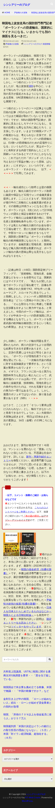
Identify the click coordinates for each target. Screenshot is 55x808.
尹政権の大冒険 (20, 12)
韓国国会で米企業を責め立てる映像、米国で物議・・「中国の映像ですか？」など (27, 689)
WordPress (27, 801)
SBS (31, 86)
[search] (50, 659)
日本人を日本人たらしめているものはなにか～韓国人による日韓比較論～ (27, 611)
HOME (7, 12)
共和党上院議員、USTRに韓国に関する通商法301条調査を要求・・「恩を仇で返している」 (27, 675)
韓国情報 (46, 44)
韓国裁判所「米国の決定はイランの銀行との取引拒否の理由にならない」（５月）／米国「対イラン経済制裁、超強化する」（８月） (27, 732)
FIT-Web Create (32, 797)
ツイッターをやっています (26, 626)
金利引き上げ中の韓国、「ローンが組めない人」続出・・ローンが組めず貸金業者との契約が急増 (27, 702)
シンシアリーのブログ (16, 4)
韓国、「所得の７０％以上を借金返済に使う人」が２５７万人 (27, 716)
